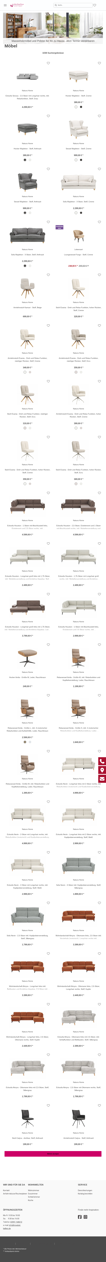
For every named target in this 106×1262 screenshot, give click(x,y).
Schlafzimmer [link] (34, 1197)
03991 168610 (16, 1222)
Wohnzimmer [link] (33, 1190)
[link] (53, 28)
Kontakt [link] (6, 1190)
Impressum (8, 1243)
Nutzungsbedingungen (42, 1243)
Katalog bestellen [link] (85, 1194)
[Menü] (5, 5)
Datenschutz (23, 1243)
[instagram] (85, 1217)
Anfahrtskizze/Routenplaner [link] (15, 1194)
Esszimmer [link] (33, 1194)
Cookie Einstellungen (65, 1243)
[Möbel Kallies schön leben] (17, 5)
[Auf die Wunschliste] (48, 63)
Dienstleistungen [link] (85, 1190)
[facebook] (80, 1217)
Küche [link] (30, 1200)
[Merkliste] (95, 5)
